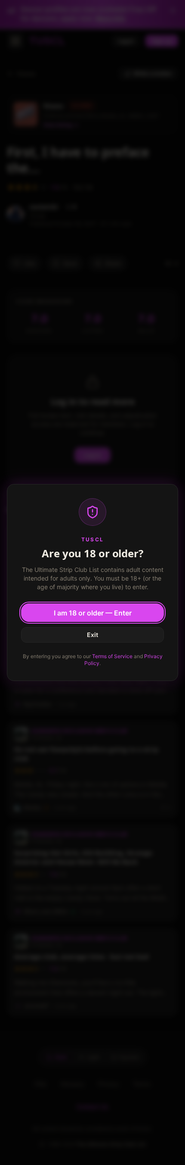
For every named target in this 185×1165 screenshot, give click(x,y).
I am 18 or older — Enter (93, 613)
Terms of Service (112, 656)
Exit (92, 634)
